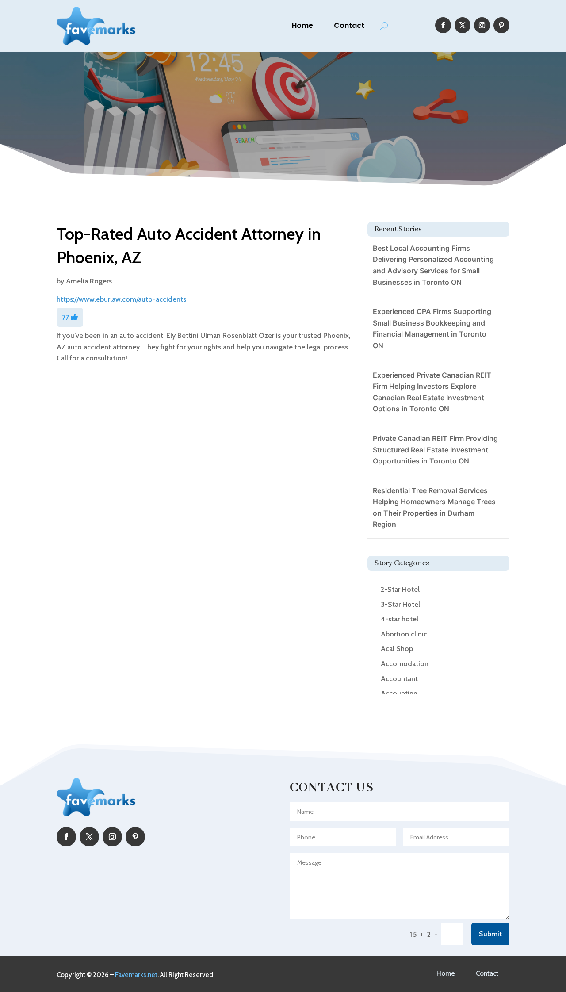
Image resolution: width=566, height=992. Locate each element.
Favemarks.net (136, 975)
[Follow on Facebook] (443, 25)
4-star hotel (399, 619)
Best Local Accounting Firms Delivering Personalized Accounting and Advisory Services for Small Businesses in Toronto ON (433, 265)
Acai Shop (397, 648)
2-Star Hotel (400, 589)
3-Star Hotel (400, 604)
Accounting (399, 693)
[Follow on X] (462, 25)
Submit (490, 934)
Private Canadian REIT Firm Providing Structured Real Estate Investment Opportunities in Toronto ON (435, 449)
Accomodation (404, 663)
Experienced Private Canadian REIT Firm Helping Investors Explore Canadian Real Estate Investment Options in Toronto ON (432, 392)
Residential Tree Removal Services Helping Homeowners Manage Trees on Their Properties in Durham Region (434, 507)
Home (302, 25)
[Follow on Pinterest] (501, 25)
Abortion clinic (404, 634)
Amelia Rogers (89, 281)
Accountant (399, 678)
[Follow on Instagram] (482, 25)
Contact (349, 25)
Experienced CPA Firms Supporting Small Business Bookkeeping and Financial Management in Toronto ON (432, 328)
